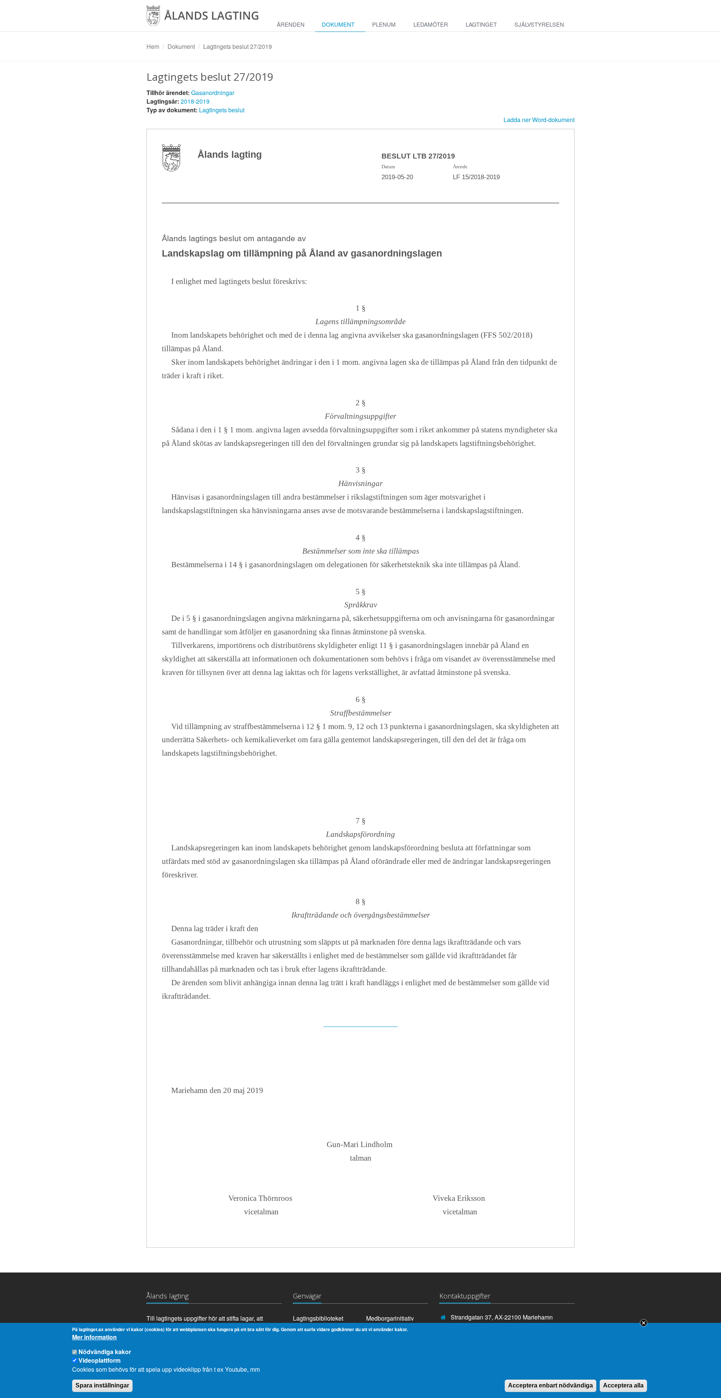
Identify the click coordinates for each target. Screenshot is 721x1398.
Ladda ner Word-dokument (539, 119)
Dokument (338, 24)
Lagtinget (481, 24)
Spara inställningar (102, 1385)
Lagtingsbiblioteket (318, 1318)
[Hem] (208, 18)
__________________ (360, 1023)
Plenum (384, 24)
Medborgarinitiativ (390, 1318)
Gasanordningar (212, 92)
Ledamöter (430, 24)
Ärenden (291, 24)
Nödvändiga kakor (104, 1352)
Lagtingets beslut (221, 110)
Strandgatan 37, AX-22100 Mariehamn (502, 1317)
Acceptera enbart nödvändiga (550, 1385)
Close (643, 1322)
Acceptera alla (623, 1385)
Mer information (94, 1337)
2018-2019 (195, 101)
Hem (152, 46)
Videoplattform (99, 1360)
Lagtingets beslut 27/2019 (237, 46)
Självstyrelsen (539, 24)
